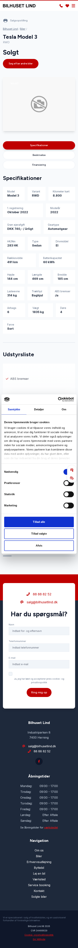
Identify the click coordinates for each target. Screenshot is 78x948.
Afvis (39, 545)
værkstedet (51, 827)
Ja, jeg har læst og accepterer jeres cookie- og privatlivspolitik (39, 680)
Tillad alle (39, 521)
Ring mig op (39, 692)
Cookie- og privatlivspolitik (39, 935)
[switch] (68, 483)
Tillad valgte (39, 533)
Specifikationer (39, 145)
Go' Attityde (39, 939)
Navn (11, 624)
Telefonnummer (17, 641)
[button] (72, 470)
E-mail (12, 657)
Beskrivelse (39, 155)
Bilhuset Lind (10, 28)
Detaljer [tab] (39, 409)
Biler (22, 28)
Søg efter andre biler (21, 63)
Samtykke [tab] (14, 409)
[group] (39, 104)
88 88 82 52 (42, 594)
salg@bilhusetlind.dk (42, 602)
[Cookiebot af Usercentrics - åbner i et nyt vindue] (58, 399)
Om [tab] (64, 409)
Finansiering (39, 164)
